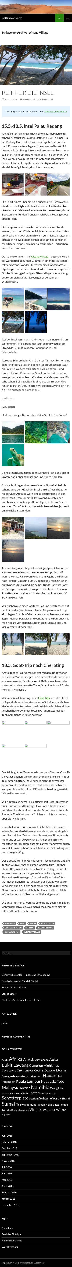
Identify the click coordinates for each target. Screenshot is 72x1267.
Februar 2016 (9, 1192)
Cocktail (39, 1070)
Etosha (61, 1070)
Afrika (16, 1059)
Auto (53, 1059)
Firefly (29, 928)
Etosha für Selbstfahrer (14, 987)
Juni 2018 (7, 1135)
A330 (5, 1059)
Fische (33, 923)
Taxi (57, 1104)
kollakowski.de (12, 18)
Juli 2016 (7, 1167)
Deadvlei (50, 1070)
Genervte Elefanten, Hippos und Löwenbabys (26, 974)
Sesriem (34, 1098)
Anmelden (7, 1227)
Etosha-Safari (9, 993)
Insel (22, 923)
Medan (25, 1088)
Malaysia (10, 1087)
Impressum (7, 1262)
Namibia (40, 1087)
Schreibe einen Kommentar (38, 99)
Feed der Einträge (11, 1234)
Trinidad (7, 1110)
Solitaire (45, 1098)
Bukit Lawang (15, 1065)
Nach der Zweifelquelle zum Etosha (21, 999)
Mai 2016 (7, 1179)
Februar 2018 (9, 1141)
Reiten (26, 1093)
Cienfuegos (25, 1070)
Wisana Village (39, 256)
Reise (5, 1022)
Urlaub (16, 1110)
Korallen (10, 923)
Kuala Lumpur (28, 1081)
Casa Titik (44, 697)
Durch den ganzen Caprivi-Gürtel (20, 981)
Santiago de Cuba (47, 1093)
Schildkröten (12, 932)
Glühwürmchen (13, 928)
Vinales (35, 1109)
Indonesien (8, 1081)
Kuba (45, 1081)
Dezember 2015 (10, 1204)
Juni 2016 (7, 1173)
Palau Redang (45, 928)
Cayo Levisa (9, 1070)
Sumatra (11, 1104)
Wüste (61, 1110)
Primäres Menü (68, 18)
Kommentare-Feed (12, 1240)
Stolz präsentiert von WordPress (29, 1262)
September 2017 (11, 1154)
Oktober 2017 (9, 1148)
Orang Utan (57, 1088)
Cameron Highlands (44, 1065)
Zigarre (6, 1114)
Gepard (25, 1076)
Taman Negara (45, 1104)
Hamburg (36, 1076)
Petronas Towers (12, 1093)
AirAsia (29, 1059)
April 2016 (7, 1186)
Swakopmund (28, 1104)
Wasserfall (49, 1110)
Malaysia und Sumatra (55, 111)
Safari (35, 1093)
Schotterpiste (15, 1097)
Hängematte (47, 923)
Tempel (64, 1104)
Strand (66, 1098)
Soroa (56, 1098)
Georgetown (11, 1076)
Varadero (25, 1110)
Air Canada (42, 1059)
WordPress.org (10, 1246)
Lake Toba (57, 1081)
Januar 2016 (8, 1198)
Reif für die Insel (27, 92)
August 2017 (9, 1160)
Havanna (52, 1075)
